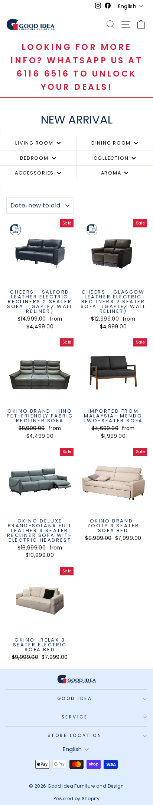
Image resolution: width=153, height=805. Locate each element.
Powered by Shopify (76, 798)
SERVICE (75, 717)
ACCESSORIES (34, 173)
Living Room (34, 143)
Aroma (111, 173)
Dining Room (111, 143)
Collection (111, 158)
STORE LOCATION (75, 735)
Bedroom (34, 158)
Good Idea (74, 698)
